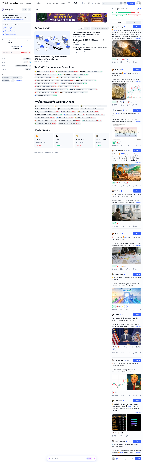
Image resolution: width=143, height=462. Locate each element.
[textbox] (125, 459)
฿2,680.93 (48, 111)
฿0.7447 (94, 106)
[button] (76, 3)
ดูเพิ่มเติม (139, 9)
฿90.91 (49, 114)
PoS (13, 80)
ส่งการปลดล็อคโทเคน (10, 31)
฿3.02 (69, 111)
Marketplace (5, 80)
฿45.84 (46, 109)
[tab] (81, 28)
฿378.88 (75, 114)
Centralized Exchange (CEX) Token (12, 77)
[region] (50, 3)
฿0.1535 (70, 123)
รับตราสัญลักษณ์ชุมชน (10, 34)
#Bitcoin (117, 113)
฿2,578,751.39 (68, 106)
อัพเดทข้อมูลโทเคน (10, 28)
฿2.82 (86, 117)
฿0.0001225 (46, 123)
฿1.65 (45, 106)
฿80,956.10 (92, 109)
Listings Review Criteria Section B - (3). (15, 20)
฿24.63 (65, 117)
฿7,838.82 (70, 120)
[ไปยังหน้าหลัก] (10, 3)
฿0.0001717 (47, 120)
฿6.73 (45, 117)
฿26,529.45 (88, 111)
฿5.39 (96, 114)
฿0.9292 (92, 120)
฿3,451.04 (69, 109)
